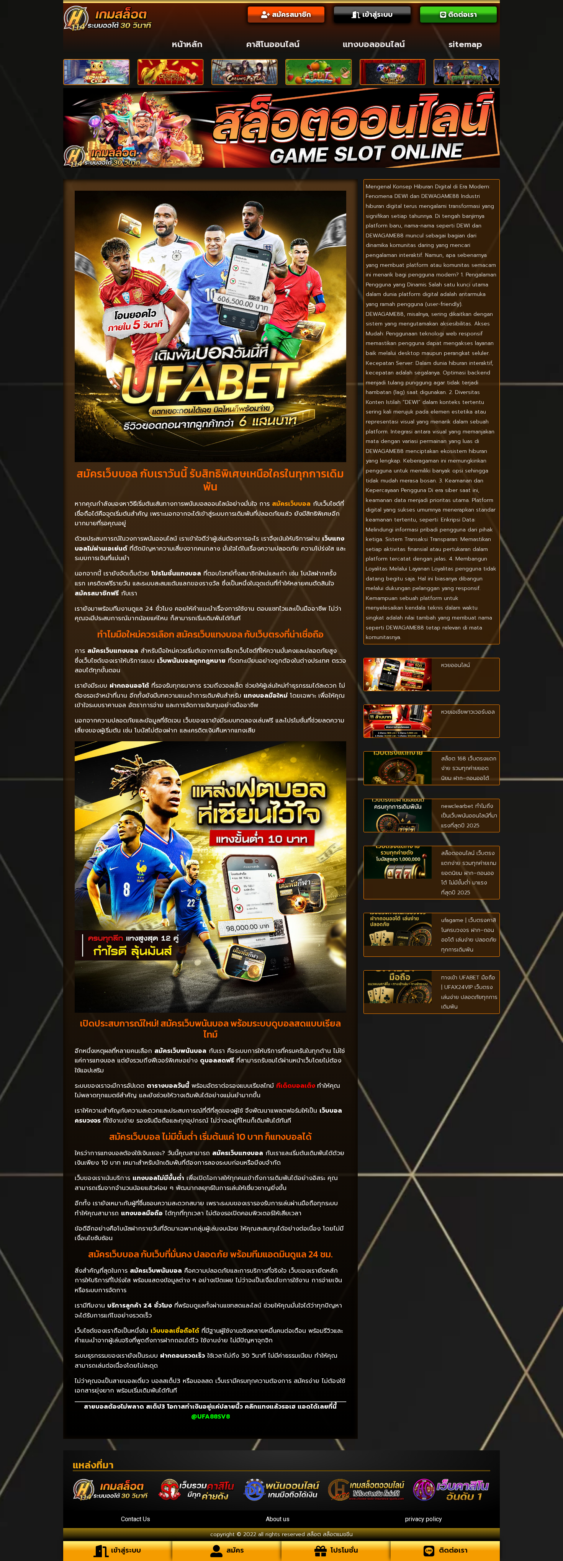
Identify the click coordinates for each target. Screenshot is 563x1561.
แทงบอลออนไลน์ (374, 44)
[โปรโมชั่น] (320, 1551)
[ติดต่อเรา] (429, 1551)
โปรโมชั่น (344, 1550)
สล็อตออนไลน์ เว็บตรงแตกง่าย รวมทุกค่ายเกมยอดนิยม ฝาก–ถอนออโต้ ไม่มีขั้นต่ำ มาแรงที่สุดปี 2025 (468, 872)
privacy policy (423, 1519)
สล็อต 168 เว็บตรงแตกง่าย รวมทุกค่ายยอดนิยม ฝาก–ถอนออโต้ (468, 768)
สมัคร (235, 1550)
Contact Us (135, 1519)
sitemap (465, 44)
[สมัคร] (216, 1551)
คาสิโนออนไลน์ (273, 44)
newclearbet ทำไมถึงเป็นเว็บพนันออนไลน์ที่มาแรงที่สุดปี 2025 (469, 816)
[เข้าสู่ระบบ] (101, 1551)
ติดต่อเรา (453, 1550)
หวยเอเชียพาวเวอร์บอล (468, 712)
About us (278, 1519)
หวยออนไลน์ (455, 665)
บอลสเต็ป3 (165, 1381)
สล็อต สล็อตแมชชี (328, 1534)
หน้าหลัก (187, 44)
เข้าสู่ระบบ (126, 1550)
